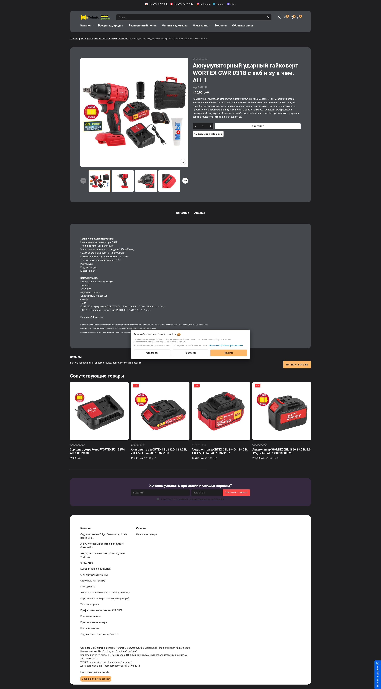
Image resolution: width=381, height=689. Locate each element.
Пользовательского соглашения (206, 499)
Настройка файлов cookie (94, 672)
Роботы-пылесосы (90, 616)
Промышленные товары (94, 622)
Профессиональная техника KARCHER (101, 610)
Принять (229, 352)
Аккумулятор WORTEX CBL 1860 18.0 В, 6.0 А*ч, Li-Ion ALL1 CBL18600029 (281, 451)
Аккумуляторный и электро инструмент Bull (105, 592)
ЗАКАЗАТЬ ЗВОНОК (377, 677)
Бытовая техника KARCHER (95, 568)
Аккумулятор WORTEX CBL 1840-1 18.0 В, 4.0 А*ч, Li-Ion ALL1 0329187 (220, 451)
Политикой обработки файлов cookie (226, 345)
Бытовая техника (90, 628)
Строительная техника (93, 580)
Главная (74, 38)
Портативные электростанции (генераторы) (105, 598)
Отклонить (152, 352)
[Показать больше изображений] (183, 162)
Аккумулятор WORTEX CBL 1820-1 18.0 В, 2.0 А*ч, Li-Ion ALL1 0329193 (159, 451)
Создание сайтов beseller (96, 678)
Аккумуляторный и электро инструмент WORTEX (105, 38)
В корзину (258, 126)
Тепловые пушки (90, 604)
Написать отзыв (297, 364)
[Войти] (279, 17)
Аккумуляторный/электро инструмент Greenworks (102, 545)
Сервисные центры (147, 534)
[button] (185, 181)
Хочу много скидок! (236, 492)
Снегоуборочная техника (94, 574)
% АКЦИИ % (87, 562)
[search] (268, 17)
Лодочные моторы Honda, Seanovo (100, 634)
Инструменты (88, 586)
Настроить (190, 352)
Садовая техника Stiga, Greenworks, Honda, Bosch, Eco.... (103, 536)
